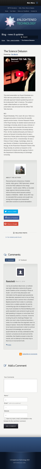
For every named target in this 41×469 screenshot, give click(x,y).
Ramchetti (10, 281)
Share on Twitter (12, 211)
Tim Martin (14, 54)
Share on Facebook (12, 218)
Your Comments (9, 377)
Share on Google (12, 224)
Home (3, 40)
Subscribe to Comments (29, 354)
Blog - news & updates (13, 40)
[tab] (10, 260)
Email (12, 403)
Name (6, 395)
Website (6, 411)
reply (9, 345)
